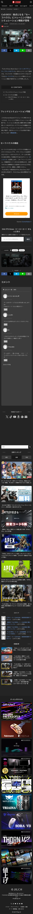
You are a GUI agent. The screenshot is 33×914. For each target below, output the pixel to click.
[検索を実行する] (30, 447)
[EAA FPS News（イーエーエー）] (16, 2)
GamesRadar (26, 222)
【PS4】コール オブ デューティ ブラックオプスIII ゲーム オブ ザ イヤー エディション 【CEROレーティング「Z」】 (16, 198)
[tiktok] (10, 416)
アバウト (8, 906)
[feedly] (22, 416)
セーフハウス (9, 76)
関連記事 (13, 133)
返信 (5, 309)
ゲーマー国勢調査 (13, 909)
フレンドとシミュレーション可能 (15, 92)
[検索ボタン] (2, 2)
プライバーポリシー (15, 906)
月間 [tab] (16, 457)
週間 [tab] (6, 457)
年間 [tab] (27, 457)
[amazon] (18, 416)
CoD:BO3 (6, 23)
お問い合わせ (21, 909)
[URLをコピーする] (29, 50)
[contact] (26, 416)
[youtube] (14, 416)
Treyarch (22, 250)
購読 (28, 239)
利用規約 (22, 906)
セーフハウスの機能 (11, 95)
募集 (26, 906)
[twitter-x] (7, 416)
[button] (4, 50)
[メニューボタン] (31, 2)
